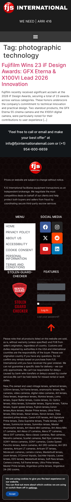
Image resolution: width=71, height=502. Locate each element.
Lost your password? (48, 316)
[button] (35, 36)
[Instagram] (57, 227)
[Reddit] (57, 238)
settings (33, 487)
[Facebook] (45, 227)
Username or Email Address (49, 280)
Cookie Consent (19, 250)
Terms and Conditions (15, 266)
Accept (12, 494)
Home (10, 226)
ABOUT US (13, 238)
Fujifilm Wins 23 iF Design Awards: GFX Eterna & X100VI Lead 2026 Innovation (34, 74)
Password (43, 293)
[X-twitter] (45, 238)
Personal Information (16, 257)
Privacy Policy (18, 232)
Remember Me (47, 304)
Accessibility (16, 244)
